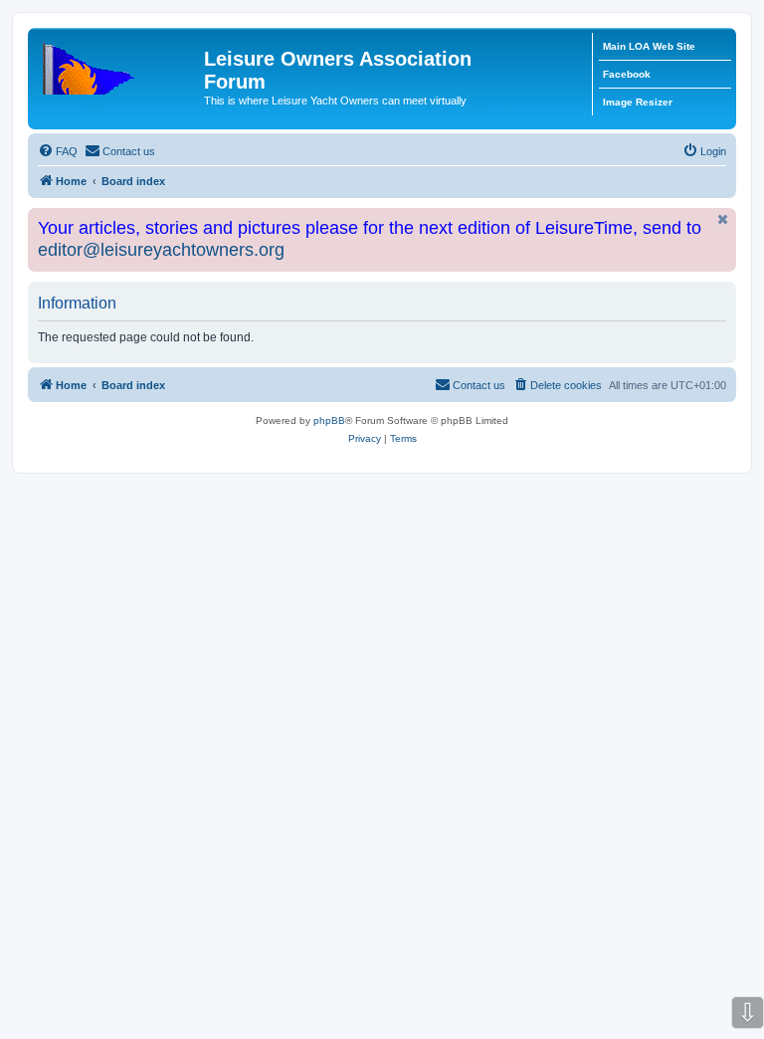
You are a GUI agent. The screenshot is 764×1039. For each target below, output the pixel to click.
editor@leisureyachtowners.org (161, 250)
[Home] (118, 65)
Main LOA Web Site (649, 46)
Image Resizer (637, 102)
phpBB (329, 420)
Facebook (627, 74)
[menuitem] (58, 151)
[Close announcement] (723, 219)
